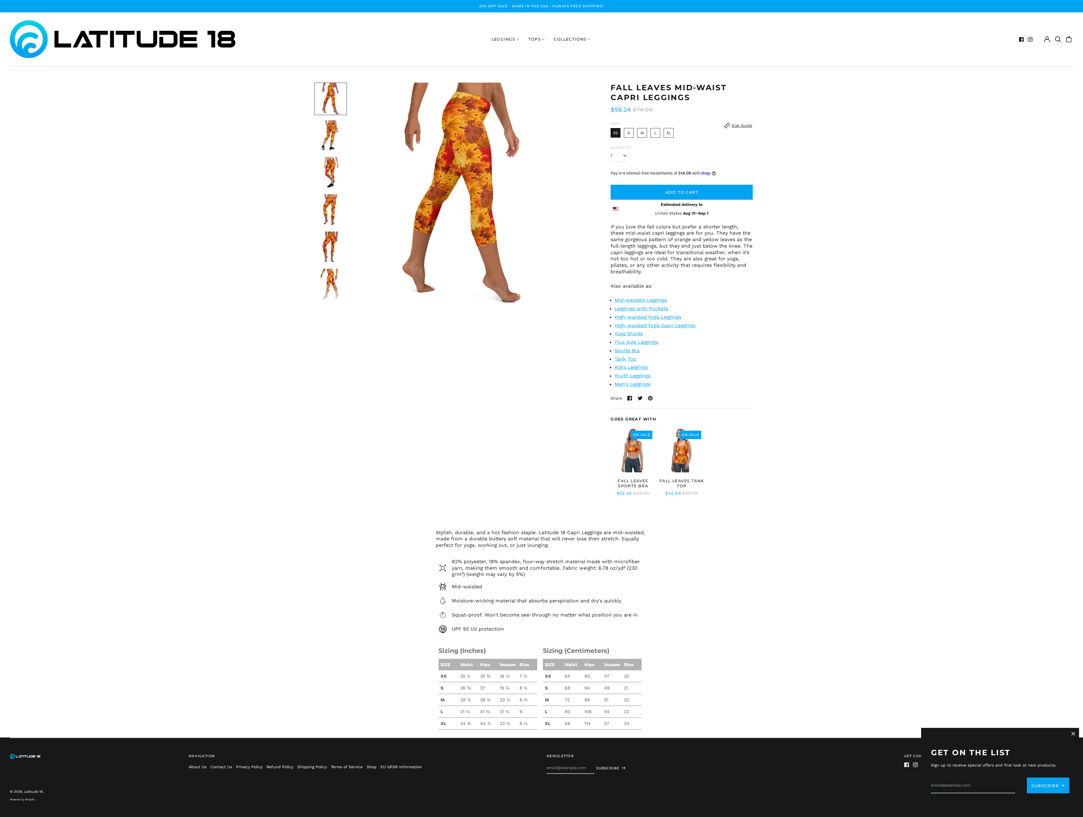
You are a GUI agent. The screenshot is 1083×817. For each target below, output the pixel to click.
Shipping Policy (312, 767)
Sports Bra (627, 350)
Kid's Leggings (631, 367)
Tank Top (625, 359)
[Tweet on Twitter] (640, 398)
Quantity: (622, 148)
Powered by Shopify (22, 799)
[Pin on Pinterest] (650, 398)
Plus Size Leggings (636, 342)
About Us (197, 767)
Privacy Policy (249, 767)
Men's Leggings (632, 384)
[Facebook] (1021, 39)
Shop (372, 767)
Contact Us (221, 767)
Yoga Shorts (629, 333)
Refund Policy (280, 767)
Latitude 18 (33, 792)
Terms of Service (347, 767)
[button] (1057, 39)
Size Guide (742, 125)
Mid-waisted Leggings (641, 300)
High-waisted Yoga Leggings (648, 317)
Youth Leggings (632, 375)
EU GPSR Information (401, 767)
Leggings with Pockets (641, 308)
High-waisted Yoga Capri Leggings (655, 325)
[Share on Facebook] (629, 398)
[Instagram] (1030, 39)
